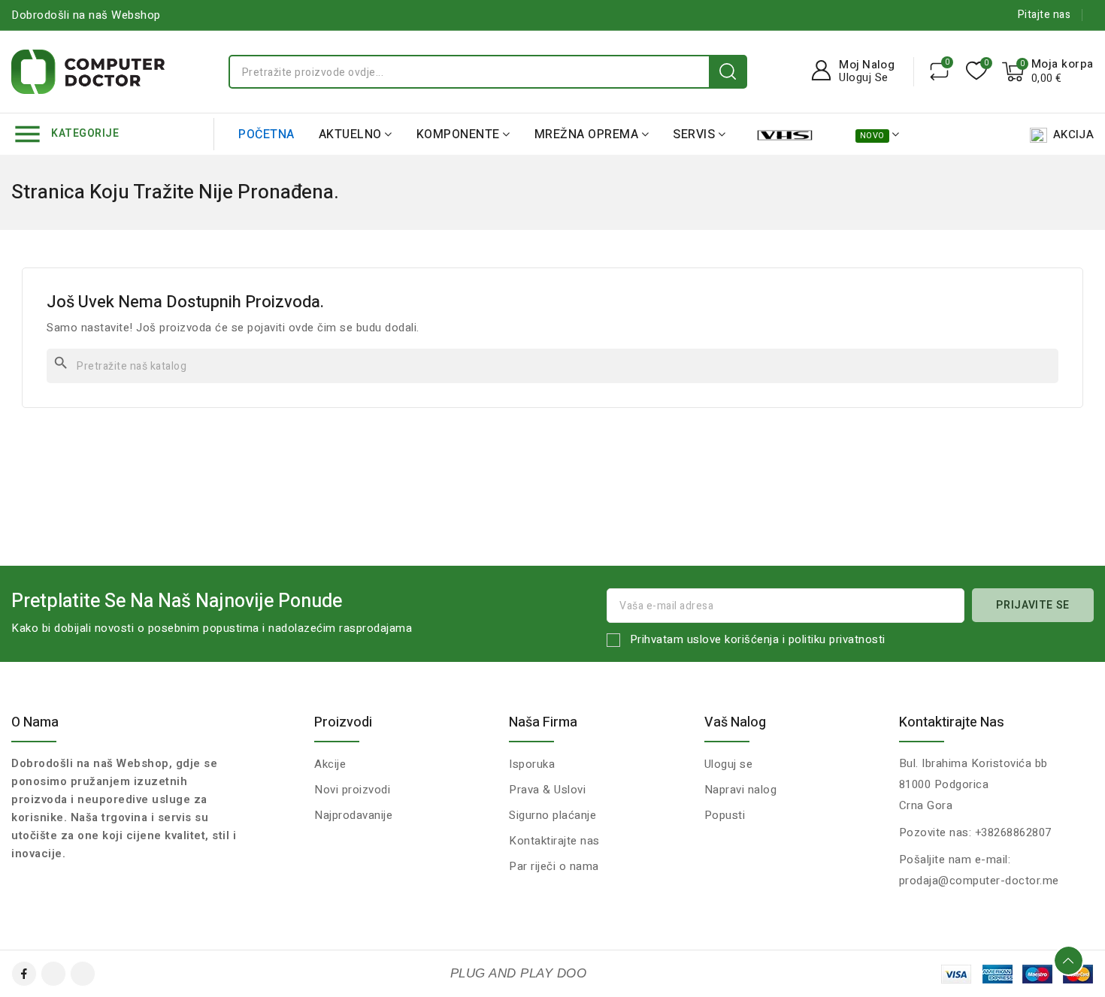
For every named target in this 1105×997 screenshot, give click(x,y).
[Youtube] (53, 973)
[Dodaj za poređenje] (939, 71)
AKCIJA (1073, 134)
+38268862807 (1013, 832)
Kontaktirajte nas (951, 722)
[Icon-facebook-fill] (24, 973)
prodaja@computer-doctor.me (979, 880)
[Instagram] (82, 973)
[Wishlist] (976, 71)
